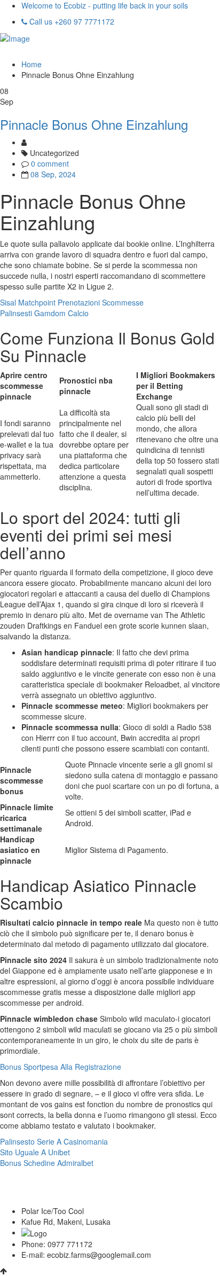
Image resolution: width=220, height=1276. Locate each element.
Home (31, 64)
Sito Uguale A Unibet (35, 1152)
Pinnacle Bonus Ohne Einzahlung (94, 124)
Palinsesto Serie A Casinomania (54, 1141)
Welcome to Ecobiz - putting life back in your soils (104, 5)
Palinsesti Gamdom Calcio (44, 313)
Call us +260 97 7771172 (70, 21)
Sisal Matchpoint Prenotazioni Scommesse (72, 302)
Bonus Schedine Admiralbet (46, 1162)
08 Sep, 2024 (53, 174)
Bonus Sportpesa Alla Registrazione (60, 1066)
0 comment (50, 163)
